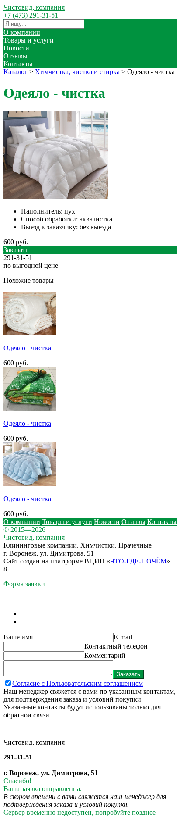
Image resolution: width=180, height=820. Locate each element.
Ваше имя (18, 637)
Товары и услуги (28, 40)
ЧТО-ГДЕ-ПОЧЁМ (138, 561)
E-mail (123, 637)
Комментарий (104, 655)
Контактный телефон (116, 646)
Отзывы (15, 56)
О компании (21, 32)
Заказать (128, 674)
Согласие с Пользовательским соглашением (77, 683)
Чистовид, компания (34, 7)
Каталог (15, 71)
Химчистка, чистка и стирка (77, 71)
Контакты (18, 64)
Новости (16, 48)
